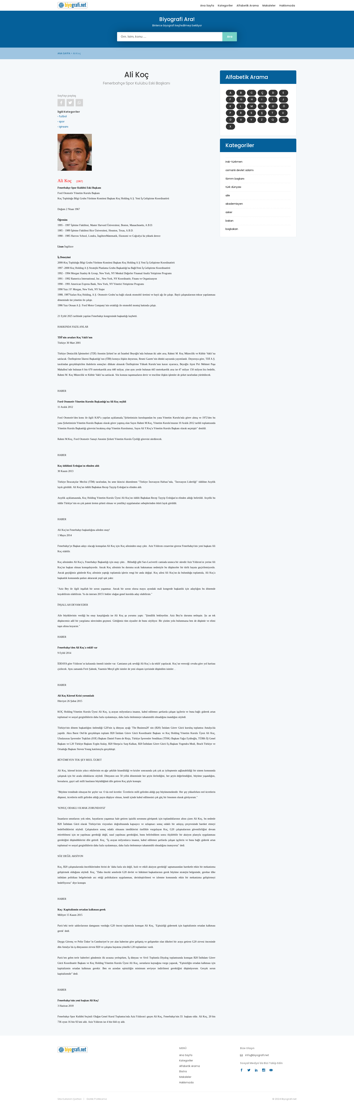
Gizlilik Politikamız (96, 1099)
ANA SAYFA (64, 53)
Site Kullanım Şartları (70, 1099)
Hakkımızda (287, 5)
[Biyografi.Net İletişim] (73, 1049)
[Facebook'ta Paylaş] (61, 102)
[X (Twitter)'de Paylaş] (70, 102)
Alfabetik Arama (248, 5)
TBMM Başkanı (234, 179)
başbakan (231, 229)
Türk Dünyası (233, 187)
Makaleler (269, 5)
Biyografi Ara (73, 5)
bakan (229, 221)
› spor (61, 121)
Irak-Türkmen (233, 162)
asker (228, 212)
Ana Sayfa (207, 5)
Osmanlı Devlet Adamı (239, 170)
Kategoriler (225, 5)
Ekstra (183, 1071)
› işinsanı (63, 127)
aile (227, 195)
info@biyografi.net (256, 1055)
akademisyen (234, 204)
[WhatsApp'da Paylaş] (79, 102)
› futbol (62, 116)
